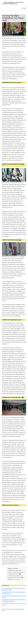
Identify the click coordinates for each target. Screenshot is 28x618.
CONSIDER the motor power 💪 (16, 570)
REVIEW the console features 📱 (16, 577)
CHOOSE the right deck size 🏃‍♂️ (15, 575)
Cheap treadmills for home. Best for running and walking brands (13, 2)
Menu (25, 8)
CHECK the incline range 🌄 (15, 574)
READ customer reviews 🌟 (15, 579)
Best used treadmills (18, 372)
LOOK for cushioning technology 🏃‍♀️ (17, 572)
